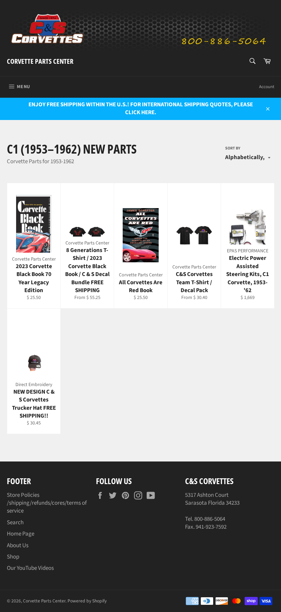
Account (266, 87)
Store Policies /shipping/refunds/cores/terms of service (47, 503)
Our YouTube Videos (30, 568)
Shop (13, 557)
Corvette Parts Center (40, 61)
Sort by (232, 148)
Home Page (20, 534)
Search (15, 522)
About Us (17, 545)
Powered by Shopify (87, 601)
